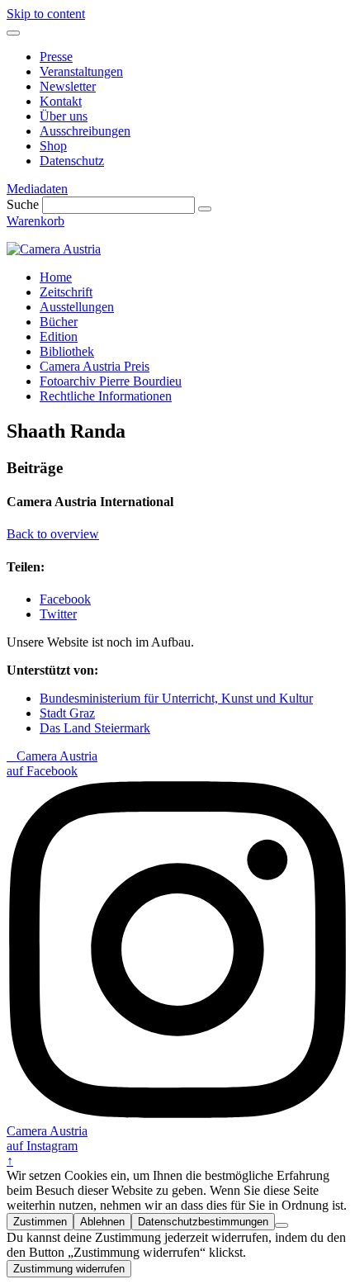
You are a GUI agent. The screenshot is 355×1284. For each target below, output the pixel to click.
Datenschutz (72, 161)
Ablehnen (102, 1221)
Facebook (65, 599)
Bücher (59, 322)
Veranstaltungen (81, 71)
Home (56, 277)
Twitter (58, 614)
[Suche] (204, 208)
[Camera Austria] (54, 249)
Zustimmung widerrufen (69, 1269)
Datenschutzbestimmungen (203, 1221)
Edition (59, 336)
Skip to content (46, 14)
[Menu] (13, 33)
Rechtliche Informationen (106, 396)
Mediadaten (37, 189)
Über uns (64, 116)
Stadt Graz (67, 713)
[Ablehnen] (281, 1225)
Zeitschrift (66, 292)
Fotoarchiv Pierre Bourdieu (111, 381)
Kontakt (61, 101)
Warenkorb (35, 221)
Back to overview (53, 534)
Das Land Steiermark (95, 728)
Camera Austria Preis (94, 366)
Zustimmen (40, 1221)
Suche (23, 204)
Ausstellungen (77, 307)
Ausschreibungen (85, 131)
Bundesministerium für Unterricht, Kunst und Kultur (176, 698)
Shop (53, 146)
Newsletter (68, 86)
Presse (56, 57)
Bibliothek (67, 351)
